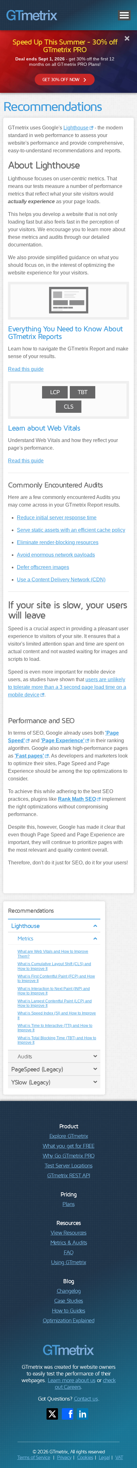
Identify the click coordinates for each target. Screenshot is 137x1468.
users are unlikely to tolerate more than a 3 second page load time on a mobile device (67, 687)
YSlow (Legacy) (30, 1082)
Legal (104, 1457)
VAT (119, 1457)
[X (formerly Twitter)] (52, 1414)
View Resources (68, 1232)
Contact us (86, 1398)
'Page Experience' (62, 740)
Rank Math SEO (77, 799)
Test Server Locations (68, 1165)
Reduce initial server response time (57, 517)
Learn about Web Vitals (44, 427)
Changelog (69, 1290)
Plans (68, 1204)
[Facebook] (67, 1414)
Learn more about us (72, 1380)
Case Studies (68, 1300)
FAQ (69, 1252)
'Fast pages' (29, 755)
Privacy (64, 1457)
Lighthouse (25, 925)
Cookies (85, 1457)
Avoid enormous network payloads (56, 554)
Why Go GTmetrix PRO (69, 1155)
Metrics (25, 938)
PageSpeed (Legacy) (37, 1069)
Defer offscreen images (43, 567)
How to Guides (68, 1310)
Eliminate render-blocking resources (57, 542)
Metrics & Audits (68, 1242)
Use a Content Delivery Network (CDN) (61, 579)
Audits (25, 1056)
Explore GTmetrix (68, 1135)
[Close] (127, 38)
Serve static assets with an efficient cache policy (71, 530)
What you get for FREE (68, 1145)
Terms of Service (33, 1457)
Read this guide (26, 369)
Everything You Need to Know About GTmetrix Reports (65, 332)
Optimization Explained (68, 1320)
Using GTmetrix (68, 1262)
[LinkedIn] (82, 1414)
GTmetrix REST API (68, 1175)
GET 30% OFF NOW (60, 79)
